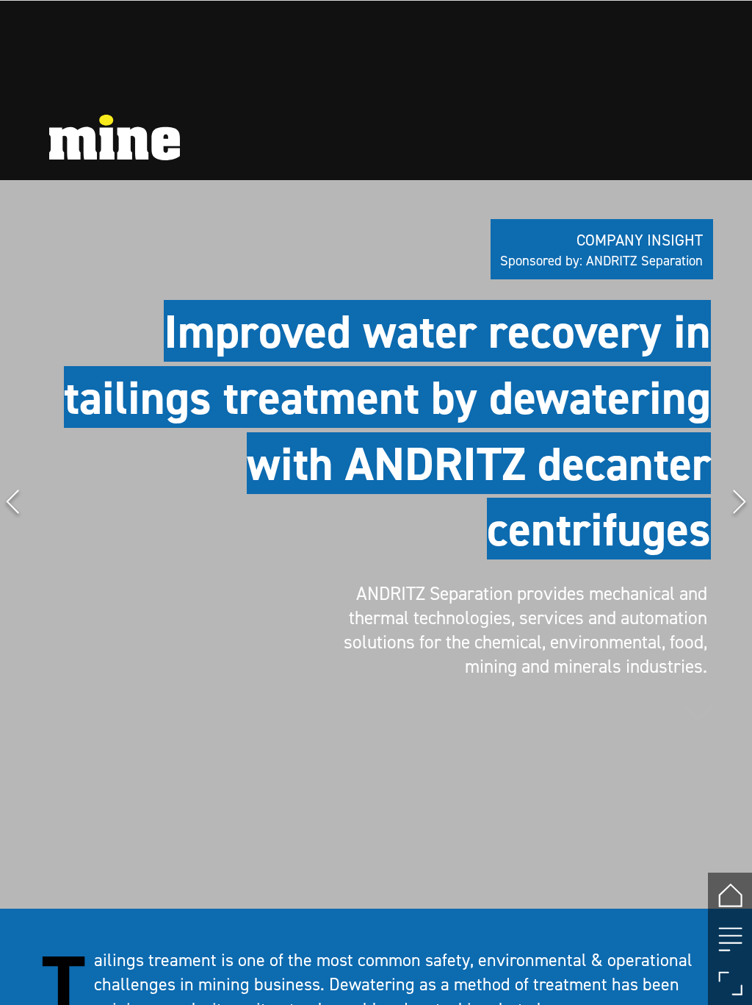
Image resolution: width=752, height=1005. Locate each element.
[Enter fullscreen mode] (730, 983)
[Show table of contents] (730, 939)
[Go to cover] (730, 895)
